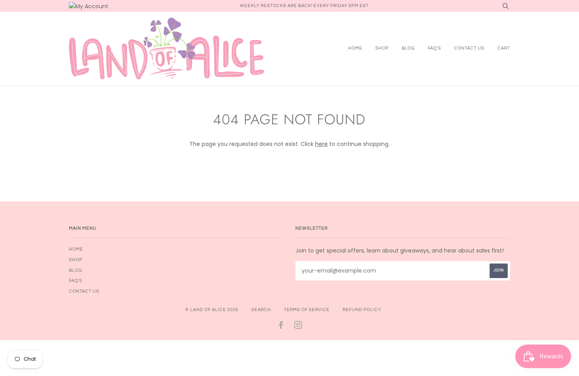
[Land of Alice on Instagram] (298, 326)
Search (261, 310)
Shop (382, 48)
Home (355, 48)
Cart (503, 48)
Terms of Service (307, 310)
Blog (408, 48)
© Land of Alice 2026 (211, 310)
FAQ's (434, 48)
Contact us (469, 48)
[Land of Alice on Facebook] (281, 326)
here (321, 144)
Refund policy (362, 310)
